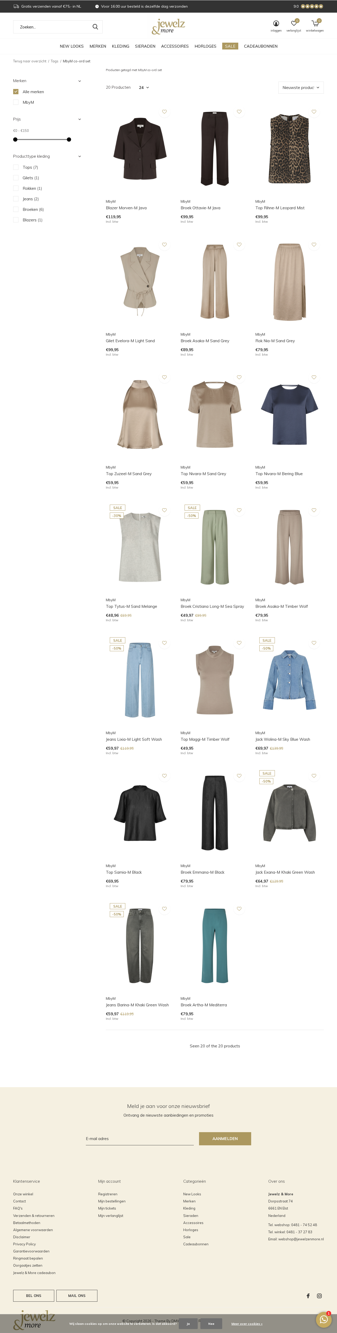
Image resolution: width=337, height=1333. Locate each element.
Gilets (31, 177)
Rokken (32, 188)
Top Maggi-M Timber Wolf (205, 739)
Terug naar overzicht (29, 61)
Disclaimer (21, 1237)
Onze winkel (23, 1194)
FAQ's (18, 1208)
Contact (19, 1201)
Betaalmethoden (26, 1223)
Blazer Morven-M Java (126, 207)
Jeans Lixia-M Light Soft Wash (134, 739)
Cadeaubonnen (260, 46)
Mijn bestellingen (112, 1201)
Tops (30, 167)
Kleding (120, 46)
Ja (188, 1324)
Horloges (205, 46)
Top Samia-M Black (124, 872)
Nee (211, 1324)
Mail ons (77, 1296)
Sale (230, 46)
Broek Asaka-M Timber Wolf (281, 606)
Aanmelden (225, 1138)
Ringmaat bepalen (28, 1258)
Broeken (33, 209)
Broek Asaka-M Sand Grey (205, 340)
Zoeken (95, 26)
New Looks (72, 46)
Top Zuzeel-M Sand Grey (129, 473)
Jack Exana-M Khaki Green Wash (285, 872)
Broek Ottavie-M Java (200, 207)
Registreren (107, 1194)
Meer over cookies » (246, 1324)
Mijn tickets (107, 1208)
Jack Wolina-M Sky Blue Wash (282, 739)
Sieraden (145, 46)
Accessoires (175, 46)
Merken (98, 46)
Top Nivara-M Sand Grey (203, 473)
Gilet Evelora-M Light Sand (130, 340)
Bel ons (33, 1296)
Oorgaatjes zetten (27, 1265)
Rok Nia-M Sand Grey (275, 340)
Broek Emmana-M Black (202, 872)
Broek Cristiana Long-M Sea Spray (212, 606)
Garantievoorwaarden (31, 1251)
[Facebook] (308, 1296)
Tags (54, 61)
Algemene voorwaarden (33, 1230)
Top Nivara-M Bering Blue (279, 473)
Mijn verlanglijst (110, 1215)
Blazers (33, 219)
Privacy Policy (24, 1244)
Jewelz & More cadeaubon (34, 1273)
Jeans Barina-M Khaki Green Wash (137, 1004)
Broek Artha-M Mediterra (204, 1004)
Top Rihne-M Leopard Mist (280, 207)
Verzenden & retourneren (33, 1215)
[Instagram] (319, 1296)
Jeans (31, 198)
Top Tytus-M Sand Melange (131, 606)
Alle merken (33, 91)
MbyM (28, 102)
